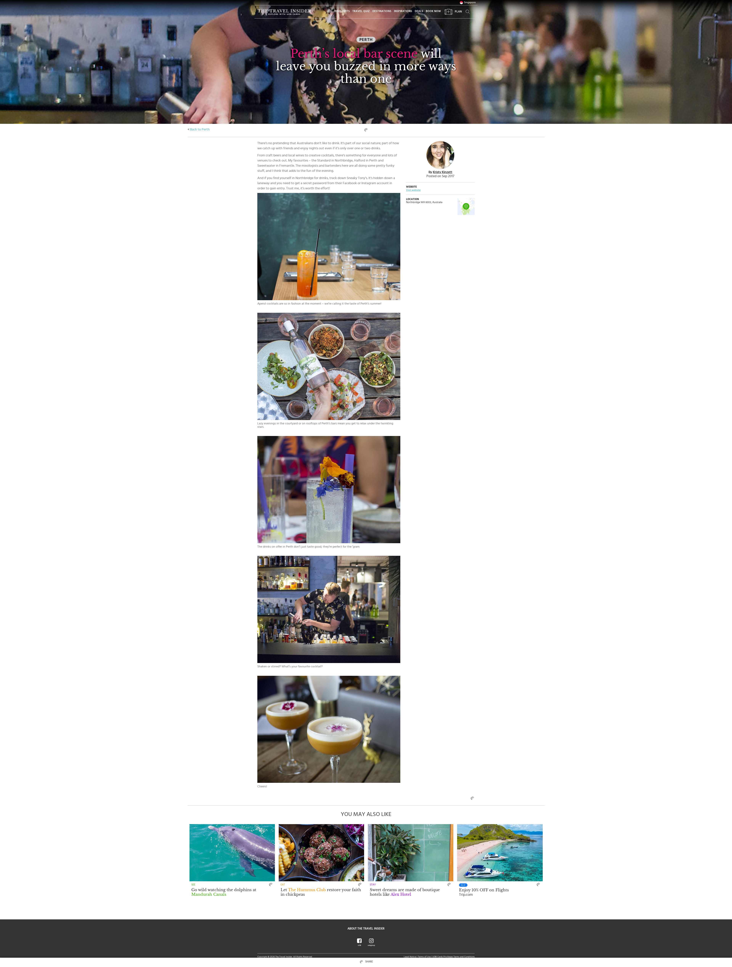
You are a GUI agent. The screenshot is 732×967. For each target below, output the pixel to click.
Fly (463, 885)
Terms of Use (424, 957)
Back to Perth (200, 129)
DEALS (419, 11)
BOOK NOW (433, 11)
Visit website (413, 190)
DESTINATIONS (381, 11)
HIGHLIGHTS (342, 11)
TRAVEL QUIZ (361, 11)
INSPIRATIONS (403, 11)
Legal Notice (410, 957)
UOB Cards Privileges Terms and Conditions (453, 957)
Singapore (470, 2)
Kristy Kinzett (442, 172)
